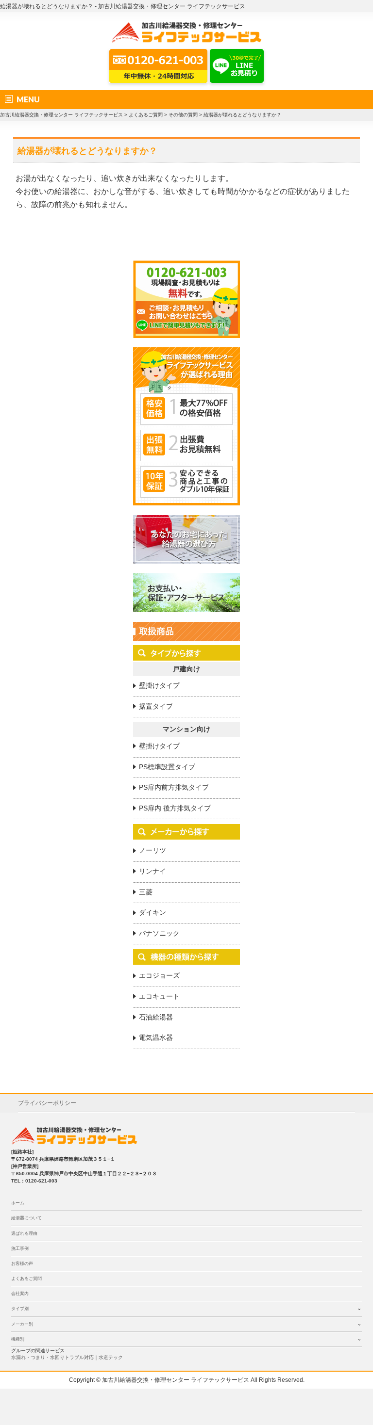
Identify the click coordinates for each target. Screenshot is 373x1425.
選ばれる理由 (24, 1233)
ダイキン (152, 912)
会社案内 (20, 1293)
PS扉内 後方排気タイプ (175, 808)
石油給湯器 (156, 1017)
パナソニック (159, 933)
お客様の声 (22, 1263)
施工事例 (20, 1248)
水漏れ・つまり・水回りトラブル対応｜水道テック (67, 1357)
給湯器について (26, 1217)
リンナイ (152, 871)
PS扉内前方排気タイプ (174, 787)
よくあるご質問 (26, 1278)
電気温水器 (156, 1037)
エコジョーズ (159, 975)
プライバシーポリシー (47, 1103)
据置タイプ (156, 706)
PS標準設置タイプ (167, 767)
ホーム (17, 1202)
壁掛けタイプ (159, 685)
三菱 (146, 892)
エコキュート (159, 996)
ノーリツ (152, 850)
